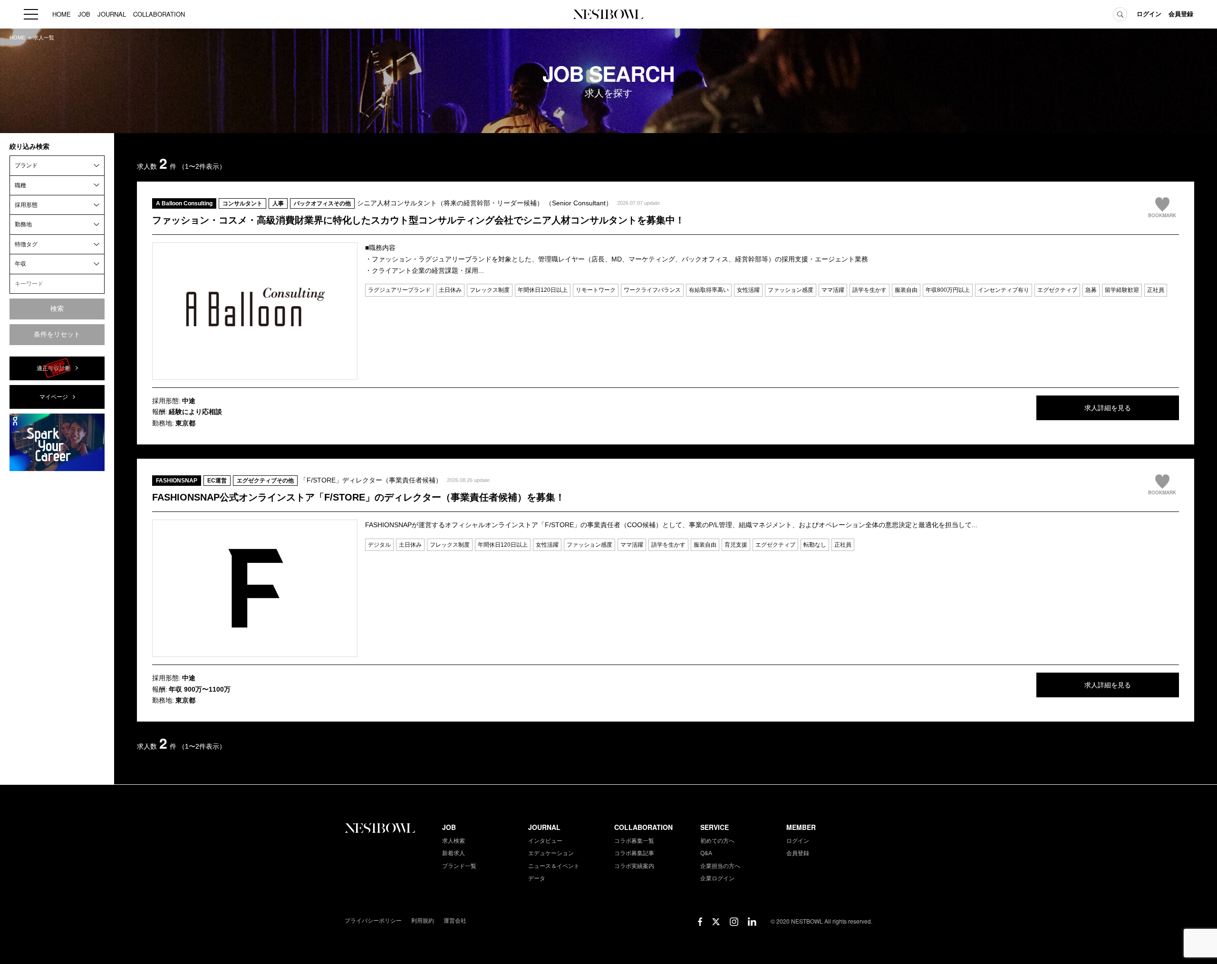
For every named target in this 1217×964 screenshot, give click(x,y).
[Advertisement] (57, 621)
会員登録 (1181, 14)
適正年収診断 (54, 368)
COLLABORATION (159, 14)
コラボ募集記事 (634, 853)
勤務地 (23, 224)
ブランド (26, 165)
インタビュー (545, 841)
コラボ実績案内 (634, 866)
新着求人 (453, 853)
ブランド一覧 (459, 866)
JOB (84, 14)
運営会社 (455, 920)
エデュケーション (551, 853)
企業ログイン (717, 878)
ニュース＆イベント (554, 866)
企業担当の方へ (720, 866)
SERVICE (714, 827)
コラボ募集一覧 (634, 841)
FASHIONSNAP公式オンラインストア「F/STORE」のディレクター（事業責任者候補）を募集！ (358, 497)
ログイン (1149, 14)
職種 (20, 185)
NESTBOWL (608, 14)
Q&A (706, 853)
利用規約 (422, 920)
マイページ (53, 397)
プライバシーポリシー (373, 920)
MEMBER (801, 827)
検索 (57, 308)
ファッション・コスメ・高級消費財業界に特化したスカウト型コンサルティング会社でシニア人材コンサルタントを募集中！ (418, 220)
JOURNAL (111, 14)
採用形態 (26, 205)
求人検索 (453, 841)
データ (536, 878)
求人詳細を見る (1107, 408)
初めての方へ (717, 841)
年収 (20, 263)
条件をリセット (57, 333)
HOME (61, 14)
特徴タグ (26, 244)
